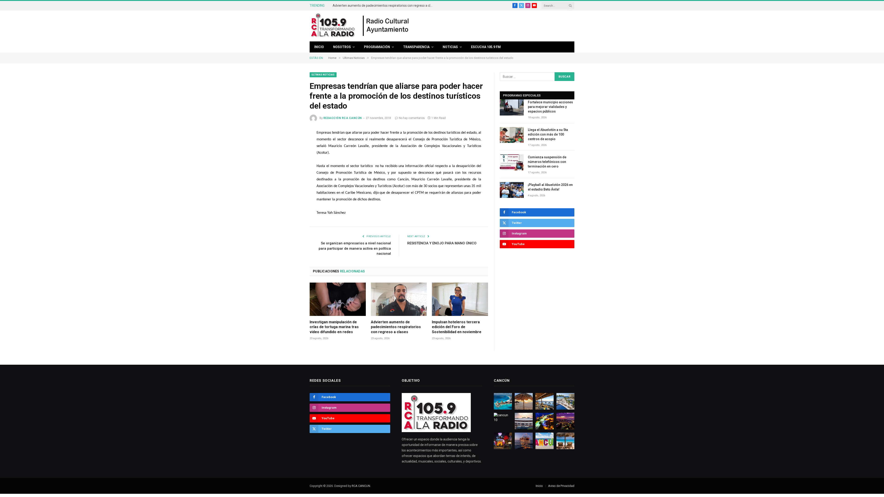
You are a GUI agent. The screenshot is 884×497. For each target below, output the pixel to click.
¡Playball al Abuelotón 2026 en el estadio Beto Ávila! (550, 187)
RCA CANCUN (361, 486)
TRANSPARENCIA (416, 47)
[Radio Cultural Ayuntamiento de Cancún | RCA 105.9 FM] (386, 26)
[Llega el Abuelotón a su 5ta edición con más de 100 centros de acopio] (512, 135)
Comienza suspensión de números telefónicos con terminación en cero (547, 161)
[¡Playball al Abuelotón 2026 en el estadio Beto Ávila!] (512, 190)
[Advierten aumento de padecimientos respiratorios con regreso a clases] (399, 299)
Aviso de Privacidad (561, 486)
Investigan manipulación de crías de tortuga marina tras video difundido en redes (334, 327)
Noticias (450, 47)
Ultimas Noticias (323, 74)
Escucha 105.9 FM (486, 47)
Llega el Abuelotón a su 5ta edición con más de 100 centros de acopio (548, 134)
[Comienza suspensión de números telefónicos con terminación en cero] (512, 162)
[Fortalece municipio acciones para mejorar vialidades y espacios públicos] (512, 107)
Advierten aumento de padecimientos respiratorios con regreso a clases (384, 5)
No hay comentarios (412, 118)
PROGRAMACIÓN (377, 47)
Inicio (319, 47)
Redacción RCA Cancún (342, 118)
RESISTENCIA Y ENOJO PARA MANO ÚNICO (442, 243)
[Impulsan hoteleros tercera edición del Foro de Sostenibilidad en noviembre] (460, 299)
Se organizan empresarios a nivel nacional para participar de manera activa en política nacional (355, 248)
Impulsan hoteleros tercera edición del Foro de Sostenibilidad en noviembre (456, 327)
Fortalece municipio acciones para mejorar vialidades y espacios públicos (550, 106)
